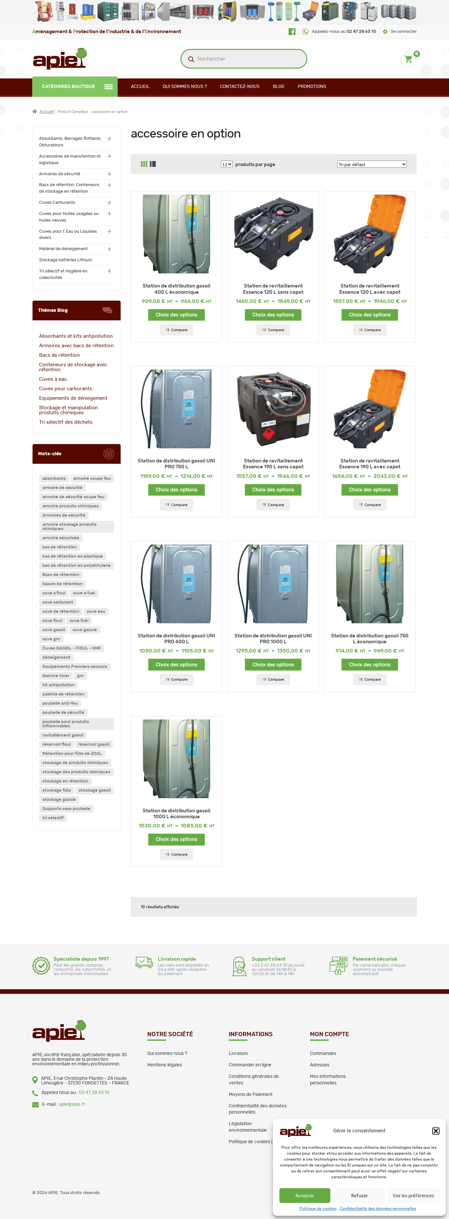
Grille (144, 164)
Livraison (238, 1053)
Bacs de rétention (59, 355)
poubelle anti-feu (60, 703)
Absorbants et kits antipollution (76, 336)
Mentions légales (164, 1065)
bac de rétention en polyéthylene (76, 566)
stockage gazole (59, 800)
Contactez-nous (240, 86)
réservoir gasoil (93, 744)
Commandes (323, 1053)
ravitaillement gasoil (62, 735)
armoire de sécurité (62, 488)
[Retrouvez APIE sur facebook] (292, 31)
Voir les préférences (413, 1195)
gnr (80, 676)
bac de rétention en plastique (72, 556)
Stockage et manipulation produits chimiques (68, 410)
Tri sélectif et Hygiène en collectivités (63, 274)
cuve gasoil (53, 630)
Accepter (304, 1195)
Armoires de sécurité (59, 174)
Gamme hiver (55, 676)
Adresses (319, 1065)
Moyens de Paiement (250, 1094)
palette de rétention (63, 694)
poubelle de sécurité (63, 713)
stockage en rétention (65, 781)
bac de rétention (59, 547)
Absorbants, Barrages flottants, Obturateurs (70, 142)
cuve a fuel (84, 593)
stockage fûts (56, 790)
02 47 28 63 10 (94, 1092)
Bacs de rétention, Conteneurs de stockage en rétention (69, 188)
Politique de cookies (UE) (254, 1142)
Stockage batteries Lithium (65, 260)
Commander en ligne (250, 1065)
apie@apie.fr (72, 1104)
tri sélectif (52, 818)
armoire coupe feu (92, 479)
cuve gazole (85, 630)
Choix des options (177, 314)
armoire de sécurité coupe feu (73, 497)
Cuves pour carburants (65, 388)
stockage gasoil (94, 790)
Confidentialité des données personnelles (378, 1208)
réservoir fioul (56, 744)
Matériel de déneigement (63, 249)
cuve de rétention (60, 612)
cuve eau (96, 612)
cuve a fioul (53, 593)
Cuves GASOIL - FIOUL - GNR (71, 648)
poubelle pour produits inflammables (65, 724)
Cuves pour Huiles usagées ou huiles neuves (69, 217)
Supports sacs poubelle (66, 809)
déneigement (56, 657)
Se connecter (404, 32)
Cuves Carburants (57, 203)
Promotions (312, 86)
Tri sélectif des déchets (66, 422)
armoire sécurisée (60, 538)
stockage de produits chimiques (75, 763)
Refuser (359, 1195)
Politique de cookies (318, 1208)
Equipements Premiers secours (74, 667)
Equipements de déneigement (73, 398)
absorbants (54, 479)
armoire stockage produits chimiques (69, 527)
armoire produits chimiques (70, 506)
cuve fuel (79, 621)
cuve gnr (51, 639)
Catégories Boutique (68, 86)
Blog (279, 86)
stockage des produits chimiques (76, 772)
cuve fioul (52, 621)
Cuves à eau (53, 379)
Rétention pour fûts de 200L (72, 754)
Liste (153, 164)
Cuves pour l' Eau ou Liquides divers (68, 234)
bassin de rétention (62, 584)
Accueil (140, 86)
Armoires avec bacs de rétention (76, 345)
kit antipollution (58, 685)
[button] (436, 1131)
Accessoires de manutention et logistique (70, 159)
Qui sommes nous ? (185, 86)
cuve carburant (57, 602)
